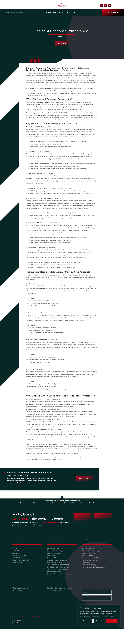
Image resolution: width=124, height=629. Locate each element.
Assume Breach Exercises (56, 562)
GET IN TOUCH (102, 516)
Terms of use (16, 616)
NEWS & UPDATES (19, 555)
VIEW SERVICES (84, 517)
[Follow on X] (105, 5)
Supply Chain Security (90, 548)
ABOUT (68, 12)
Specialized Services (54, 572)
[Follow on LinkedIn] (109, 5)
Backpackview (25, 622)
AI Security (51, 555)
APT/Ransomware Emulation (58, 565)
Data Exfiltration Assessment (58, 567)
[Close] (118, 606)
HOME (48, 12)
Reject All (99, 621)
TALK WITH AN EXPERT (21, 560)
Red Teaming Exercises (55, 548)
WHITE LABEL (84, 478)
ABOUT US (16, 551)
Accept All (111, 621)
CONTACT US (17, 558)
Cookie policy (36, 616)
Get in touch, (21, 518)
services (62, 43)
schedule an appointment (49, 523)
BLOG (76, 12)
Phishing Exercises (54, 553)
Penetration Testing (54, 551)
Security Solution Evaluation (57, 569)
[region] (99, 615)
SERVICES (57, 12)
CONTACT (113, 12)
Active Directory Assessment (57, 560)
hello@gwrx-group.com (15, 13)
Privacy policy (26, 616)
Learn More (100, 503)
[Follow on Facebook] (101, 5)
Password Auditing (54, 558)
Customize (86, 621)
